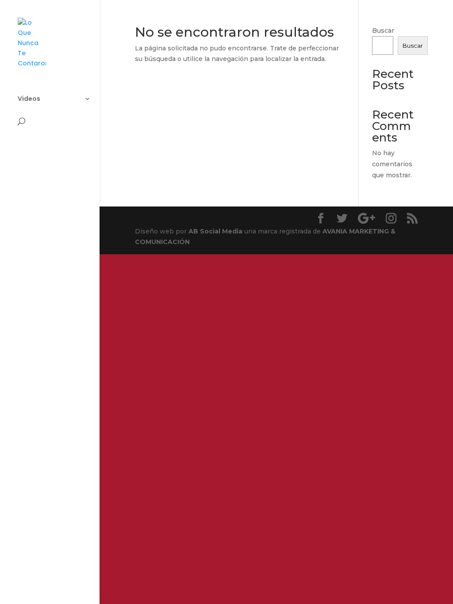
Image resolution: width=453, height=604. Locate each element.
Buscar (383, 30)
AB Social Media (215, 231)
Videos (29, 99)
